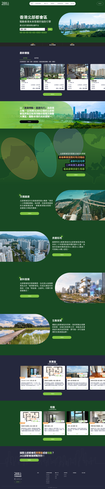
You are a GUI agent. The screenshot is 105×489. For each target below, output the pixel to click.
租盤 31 (84, 77)
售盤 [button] (22, 29)
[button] (46, 29)
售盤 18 (84, 74)
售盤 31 (61, 74)
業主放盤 (72, 3)
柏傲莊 (30, 77)
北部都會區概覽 (38, 3)
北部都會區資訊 (60, 3)
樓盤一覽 (45, 3)
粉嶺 (24, 32)
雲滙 (54, 77)
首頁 (32, 3)
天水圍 (34, 32)
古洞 (27, 32)
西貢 (50, 61)
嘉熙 (77, 77)
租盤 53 (37, 77)
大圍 (28, 61)
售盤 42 (37, 74)
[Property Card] (31, 378)
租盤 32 (61, 77)
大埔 (31, 61)
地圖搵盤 (67, 3)
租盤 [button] (25, 29)
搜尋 (50, 29)
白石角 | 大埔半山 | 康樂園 (43, 61)
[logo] (5, 3)
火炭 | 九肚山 (36, 61)
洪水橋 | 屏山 (44, 32)
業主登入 (100, 3)
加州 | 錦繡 (38, 32)
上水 (21, 32)
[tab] (22, 29)
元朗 (30, 32)
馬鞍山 (54, 61)
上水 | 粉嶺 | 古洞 (22, 61)
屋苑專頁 (52, 3)
